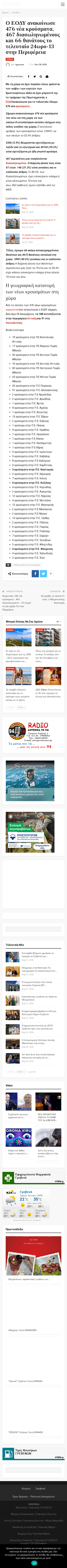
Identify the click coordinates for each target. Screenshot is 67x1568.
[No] (63, 1556)
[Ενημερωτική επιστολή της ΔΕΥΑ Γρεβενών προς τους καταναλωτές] (13, 1029)
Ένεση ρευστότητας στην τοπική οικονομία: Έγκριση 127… (37, 984)
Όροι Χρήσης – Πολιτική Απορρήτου (33, 1496)
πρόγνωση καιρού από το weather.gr (26, 1220)
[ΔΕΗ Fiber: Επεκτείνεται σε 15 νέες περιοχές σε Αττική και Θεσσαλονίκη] (48, 676)
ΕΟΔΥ (9, 101)
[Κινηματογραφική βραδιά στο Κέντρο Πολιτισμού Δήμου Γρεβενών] (13, 1015)
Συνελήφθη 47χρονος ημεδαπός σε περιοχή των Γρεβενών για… (38, 955)
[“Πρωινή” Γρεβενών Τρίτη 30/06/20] (33, 1357)
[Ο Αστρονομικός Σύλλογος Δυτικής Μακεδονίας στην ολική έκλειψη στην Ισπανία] (13, 1044)
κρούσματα (22, 106)
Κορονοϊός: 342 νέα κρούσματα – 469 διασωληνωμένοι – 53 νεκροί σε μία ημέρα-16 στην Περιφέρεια (16, 602)
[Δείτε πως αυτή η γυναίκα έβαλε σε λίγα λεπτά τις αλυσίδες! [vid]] (48, 1137)
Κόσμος (26, 1488)
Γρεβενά (40, 1488)
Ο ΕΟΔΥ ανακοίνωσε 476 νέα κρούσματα (26, 565)
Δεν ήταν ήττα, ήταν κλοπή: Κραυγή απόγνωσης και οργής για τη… (38, 1056)
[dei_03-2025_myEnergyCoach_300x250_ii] (30, 780)
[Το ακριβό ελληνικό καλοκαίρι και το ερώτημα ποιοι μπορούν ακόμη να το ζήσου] (13, 239)
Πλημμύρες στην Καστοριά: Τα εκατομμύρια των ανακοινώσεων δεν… (39, 969)
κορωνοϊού (12, 309)
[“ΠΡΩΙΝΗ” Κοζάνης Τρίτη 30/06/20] (33, 1408)
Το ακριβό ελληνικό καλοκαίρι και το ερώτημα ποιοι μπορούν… (39, 237)
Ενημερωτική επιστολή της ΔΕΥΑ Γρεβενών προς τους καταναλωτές (37, 1027)
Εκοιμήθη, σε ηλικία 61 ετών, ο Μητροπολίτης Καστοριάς (53, 599)
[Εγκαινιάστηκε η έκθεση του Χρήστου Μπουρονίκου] (13, 1000)
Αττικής (32, 318)
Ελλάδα (10, 59)
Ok (34, 1563)
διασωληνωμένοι (16, 163)
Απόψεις (10, 669)
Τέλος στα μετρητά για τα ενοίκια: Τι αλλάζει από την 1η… (39, 222)
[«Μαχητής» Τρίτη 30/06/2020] (33, 1306)
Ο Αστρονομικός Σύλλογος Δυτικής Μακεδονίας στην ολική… (38, 1042)
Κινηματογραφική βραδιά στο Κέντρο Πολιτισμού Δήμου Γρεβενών (39, 1013)
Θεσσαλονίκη (14, 322)
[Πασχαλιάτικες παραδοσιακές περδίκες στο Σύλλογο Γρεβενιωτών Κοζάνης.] (33, 1255)
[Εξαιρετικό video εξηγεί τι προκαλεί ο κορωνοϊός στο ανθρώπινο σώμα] (19, 1137)
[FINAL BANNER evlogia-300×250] (30, 832)
